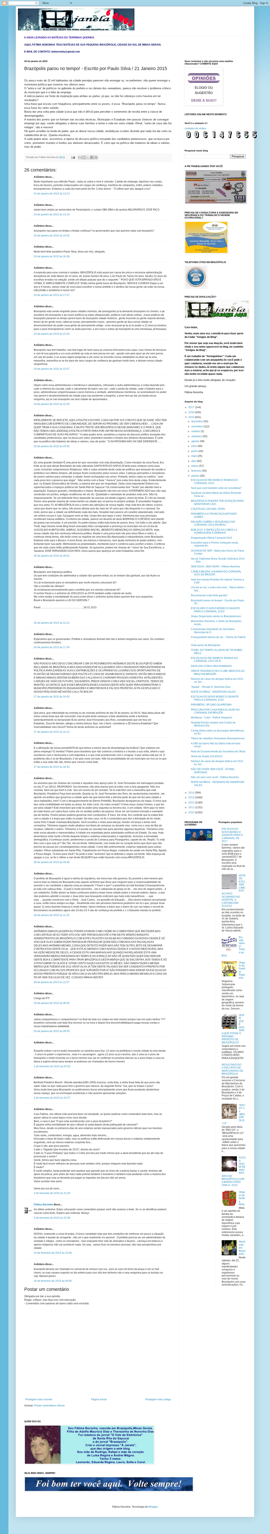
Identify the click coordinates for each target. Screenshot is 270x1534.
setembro (197, 436)
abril (194, 461)
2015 (191, 417)
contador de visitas (195, 128)
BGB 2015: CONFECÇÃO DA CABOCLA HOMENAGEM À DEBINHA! (214, 531)
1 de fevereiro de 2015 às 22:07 (52, 1097)
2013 (191, 797)
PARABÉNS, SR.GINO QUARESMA (211, 704)
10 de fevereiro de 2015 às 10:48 (53, 1252)
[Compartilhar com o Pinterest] (96, 157)
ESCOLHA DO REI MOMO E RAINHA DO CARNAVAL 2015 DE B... (214, 659)
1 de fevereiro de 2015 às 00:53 (52, 1066)
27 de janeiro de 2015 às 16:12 (52, 731)
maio (194, 456)
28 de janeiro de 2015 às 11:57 (51, 982)
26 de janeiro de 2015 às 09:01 (52, 555)
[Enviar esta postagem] (73, 157)
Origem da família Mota (242, 1198)
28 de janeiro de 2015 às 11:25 (51, 915)
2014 (191, 792)
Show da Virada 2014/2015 (206, 756)
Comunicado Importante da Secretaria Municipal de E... (213, 631)
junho (194, 451)
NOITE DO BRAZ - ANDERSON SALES (213, 691)
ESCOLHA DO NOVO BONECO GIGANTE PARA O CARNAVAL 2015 (215, 698)
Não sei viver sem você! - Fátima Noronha (215, 777)
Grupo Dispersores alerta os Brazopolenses (216, 616)
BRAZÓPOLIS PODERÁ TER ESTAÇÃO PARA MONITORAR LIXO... (217, 502)
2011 (191, 807)
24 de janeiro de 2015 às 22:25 (52, 404)
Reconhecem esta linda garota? (209, 595)
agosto (195, 441)
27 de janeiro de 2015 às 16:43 (52, 766)
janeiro (195, 475)
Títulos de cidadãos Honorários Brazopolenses (218, 738)
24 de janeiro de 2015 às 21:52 (52, 333)
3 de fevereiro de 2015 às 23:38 (52, 1217)
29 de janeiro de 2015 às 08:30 (52, 1003)
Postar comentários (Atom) (49, 1405)
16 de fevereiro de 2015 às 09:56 (53, 1280)
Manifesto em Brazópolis (242, 1247)
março (195, 465)
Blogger (153, 1506)
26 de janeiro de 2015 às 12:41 (52, 622)
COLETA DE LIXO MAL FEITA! (208, 508)
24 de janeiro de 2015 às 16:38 (52, 256)
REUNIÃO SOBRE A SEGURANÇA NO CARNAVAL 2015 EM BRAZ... (213, 523)
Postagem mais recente (38, 1399)
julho (194, 446)
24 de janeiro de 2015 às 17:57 (52, 295)
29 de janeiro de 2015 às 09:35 (52, 1031)
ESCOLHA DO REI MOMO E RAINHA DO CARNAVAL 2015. (214, 481)
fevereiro (196, 470)
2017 (191, 407)
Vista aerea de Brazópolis (205, 645)
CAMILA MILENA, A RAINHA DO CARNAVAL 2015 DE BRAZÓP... (216, 573)
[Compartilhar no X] (88, 157)
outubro (196, 431)
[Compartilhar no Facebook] (92, 157)
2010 (191, 812)
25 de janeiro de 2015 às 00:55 (52, 446)
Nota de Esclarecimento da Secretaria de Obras (218, 751)
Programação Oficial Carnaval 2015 (211, 537)
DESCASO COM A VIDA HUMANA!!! (211, 666)
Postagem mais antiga (158, 1399)
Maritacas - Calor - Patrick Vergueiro (211, 717)
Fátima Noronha (43, 1204)
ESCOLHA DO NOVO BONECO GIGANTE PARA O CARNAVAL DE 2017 (232, 835)
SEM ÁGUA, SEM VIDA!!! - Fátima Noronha (215, 566)
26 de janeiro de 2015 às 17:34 (52, 647)
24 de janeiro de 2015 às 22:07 (52, 368)
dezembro (197, 421)
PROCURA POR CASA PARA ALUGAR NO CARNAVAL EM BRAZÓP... (215, 711)
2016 (191, 412)
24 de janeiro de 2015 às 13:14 (52, 214)
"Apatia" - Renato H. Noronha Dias (210, 686)
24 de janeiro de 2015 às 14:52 (52, 235)
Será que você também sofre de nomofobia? (216, 488)
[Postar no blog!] (84, 157)
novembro (197, 426)
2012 (191, 802)
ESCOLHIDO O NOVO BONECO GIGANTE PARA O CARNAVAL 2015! (215, 610)
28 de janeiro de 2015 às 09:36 (52, 862)
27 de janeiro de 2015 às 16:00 (52, 696)
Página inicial (99, 1399)
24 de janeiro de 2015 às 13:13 (52, 193)
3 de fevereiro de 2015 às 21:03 (52, 1193)
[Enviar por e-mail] (80, 157)
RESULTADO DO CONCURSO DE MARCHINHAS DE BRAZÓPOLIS (232, 1069)
